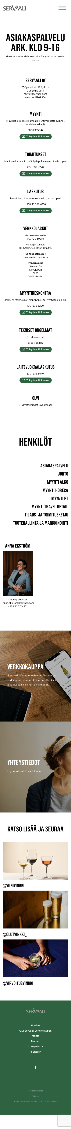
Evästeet (35, 1096)
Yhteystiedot (35, 1046)
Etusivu (35, 1025)
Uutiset (35, 1041)
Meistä (35, 1036)
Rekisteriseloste (35, 1091)
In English (35, 1051)
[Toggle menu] (62, 8)
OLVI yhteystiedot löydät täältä (36, 405)
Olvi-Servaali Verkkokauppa (35, 1030)
